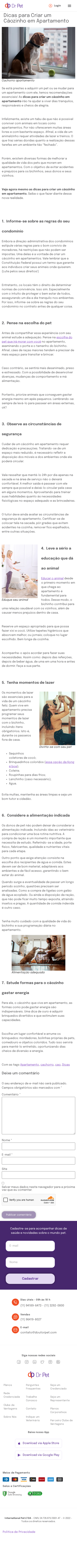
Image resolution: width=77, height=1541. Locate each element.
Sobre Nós (10, 1417)
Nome (7, 1140)
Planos (8, 1385)
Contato (31, 1408)
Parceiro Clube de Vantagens (61, 1422)
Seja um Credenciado (58, 1387)
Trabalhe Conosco (31, 1399)
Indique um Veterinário (33, 1419)
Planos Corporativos (58, 1410)
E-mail (7, 1154)
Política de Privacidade (19, 1532)
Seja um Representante (59, 1399)
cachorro (47, 1064)
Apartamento (29, 1064)
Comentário (11, 1094)
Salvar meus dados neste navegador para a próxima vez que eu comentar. (38, 1188)
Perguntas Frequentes (33, 1387)
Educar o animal (52, 578)
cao (58, 1064)
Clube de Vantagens (10, 1407)
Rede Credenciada (12, 1395)
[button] (69, 5)
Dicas (66, 1064)
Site (4, 1169)
